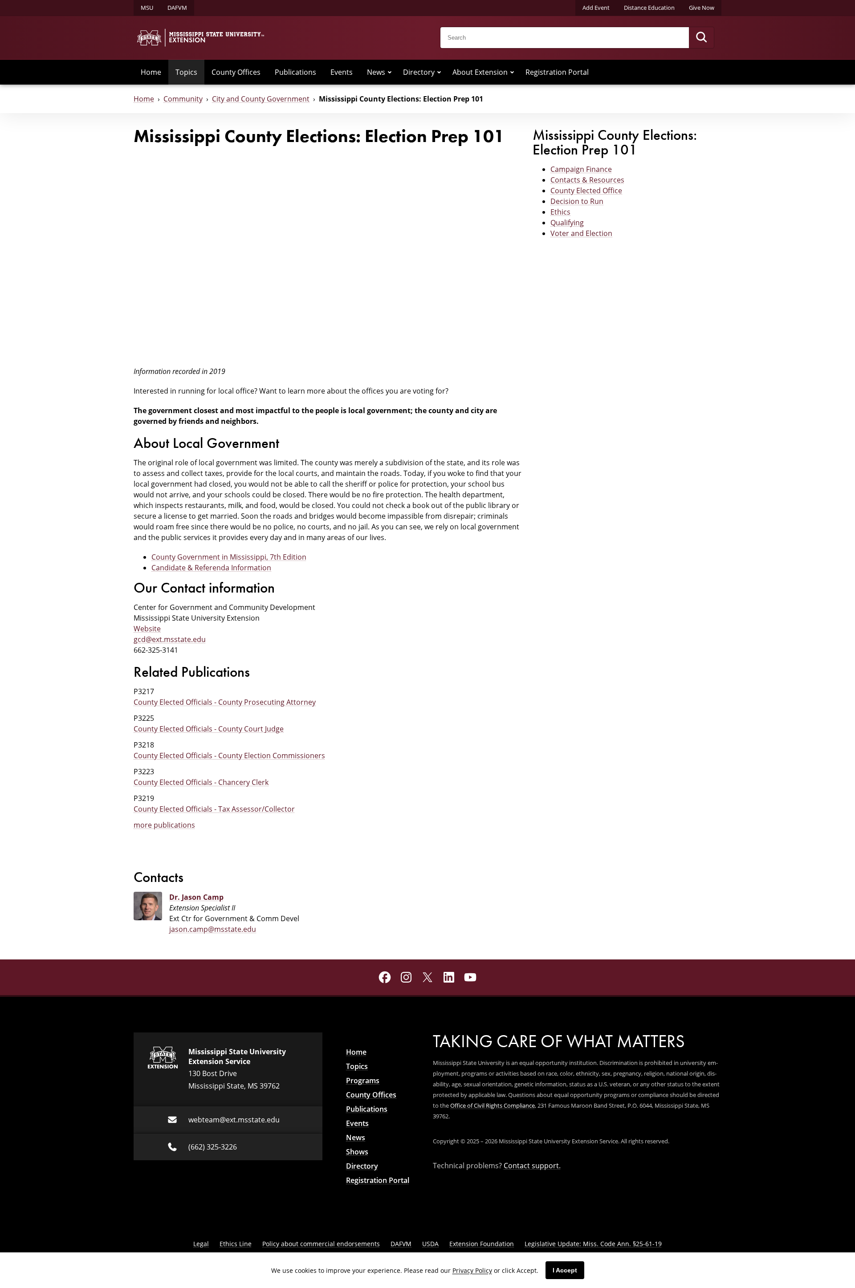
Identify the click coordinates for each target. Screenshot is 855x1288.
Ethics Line (236, 1243)
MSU (147, 8)
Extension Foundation (481, 1243)
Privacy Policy (472, 1270)
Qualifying (567, 223)
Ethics (560, 212)
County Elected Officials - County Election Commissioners (229, 755)
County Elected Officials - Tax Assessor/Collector (214, 809)
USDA (430, 1243)
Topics (186, 72)
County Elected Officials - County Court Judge (209, 729)
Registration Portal (557, 72)
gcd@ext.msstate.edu (170, 639)
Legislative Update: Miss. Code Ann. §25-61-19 (593, 1243)
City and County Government (260, 99)
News (376, 72)
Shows (357, 1152)
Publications (295, 72)
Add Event (596, 8)
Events (341, 72)
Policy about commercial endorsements (321, 1243)
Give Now (701, 8)
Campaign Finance (581, 169)
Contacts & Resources (587, 180)
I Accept (565, 1270)
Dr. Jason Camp (196, 897)
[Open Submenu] (389, 72)
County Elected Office (586, 190)
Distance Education (649, 8)
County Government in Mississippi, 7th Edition (228, 557)
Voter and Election (581, 233)
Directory (419, 72)
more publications (164, 825)
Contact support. (532, 1165)
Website (147, 629)
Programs (362, 1080)
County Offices (236, 72)
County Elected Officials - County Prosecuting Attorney (225, 702)
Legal (201, 1243)
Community (183, 99)
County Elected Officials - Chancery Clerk (201, 782)
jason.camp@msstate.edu (212, 929)
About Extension (480, 72)
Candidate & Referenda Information (211, 568)
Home (151, 72)
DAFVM (177, 8)
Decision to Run (576, 201)
